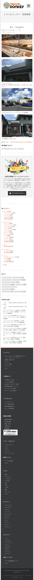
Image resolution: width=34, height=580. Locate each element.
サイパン (7, 451)
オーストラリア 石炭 (7, 291)
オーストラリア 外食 (18, 277)
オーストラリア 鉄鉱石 (8, 289)
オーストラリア (7, 222)
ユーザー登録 (8, 364)
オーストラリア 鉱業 (19, 291)
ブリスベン (7, 238)
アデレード (7, 223)
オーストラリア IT (7, 280)
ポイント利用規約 (9, 408)
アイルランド (8, 507)
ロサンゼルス (7, 217)
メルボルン (7, 240)
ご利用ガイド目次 (9, 380)
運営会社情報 (8, 419)
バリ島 (6, 487)
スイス (6, 520)
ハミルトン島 (7, 237)
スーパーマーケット (7, 148)
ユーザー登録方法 (9, 382)
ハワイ (5, 255)
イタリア (7, 511)
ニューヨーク (7, 214)
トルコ (6, 563)
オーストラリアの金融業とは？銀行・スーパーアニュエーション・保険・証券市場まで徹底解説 (14, 334)
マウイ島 (6, 260)
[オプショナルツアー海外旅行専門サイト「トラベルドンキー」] (13, 5)
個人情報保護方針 (9, 406)
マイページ (8, 366)
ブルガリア (8, 547)
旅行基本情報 (7, 219)
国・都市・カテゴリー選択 (12, 384)
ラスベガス (7, 216)
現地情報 (7, 428)
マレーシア (8, 491)
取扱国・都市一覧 (9, 360)
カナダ (5, 245)
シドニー (6, 231)
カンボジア (8, 476)
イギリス (7, 509)
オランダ (7, 516)
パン (15, 148)
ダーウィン (7, 232)
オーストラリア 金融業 (8, 284)
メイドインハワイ (7, 277)
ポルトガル (8, 553)
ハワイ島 (6, 258)
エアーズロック (8, 226)
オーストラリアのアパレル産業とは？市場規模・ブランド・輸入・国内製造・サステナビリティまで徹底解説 (14, 312)
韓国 (6, 474)
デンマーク (8, 527)
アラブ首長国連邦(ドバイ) (11, 561)
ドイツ (6, 538)
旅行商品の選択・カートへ (12, 386)
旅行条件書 (8, 421)
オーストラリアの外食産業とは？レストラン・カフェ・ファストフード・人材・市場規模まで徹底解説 (14, 317)
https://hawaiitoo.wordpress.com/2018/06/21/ (21, 142)
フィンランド (8, 542)
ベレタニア (21, 148)
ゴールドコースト (8, 229)
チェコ (6, 524)
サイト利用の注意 (9, 404)
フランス (7, 544)
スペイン (7, 522)
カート (6, 368)
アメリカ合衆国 (7, 211)
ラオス (6, 494)
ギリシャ (7, 518)
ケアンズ (6, 228)
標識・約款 (8, 424)
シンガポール (6, 249)
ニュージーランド (9, 453)
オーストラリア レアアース (9, 287)
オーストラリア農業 (21, 284)
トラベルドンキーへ (18, 193)
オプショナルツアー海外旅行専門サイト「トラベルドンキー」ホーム (15, 356)
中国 (6, 485)
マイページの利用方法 (10, 390)
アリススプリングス (9, 225)
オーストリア (8, 514)
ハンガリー (8, 540)
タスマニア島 (7, 234)
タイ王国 (7, 481)
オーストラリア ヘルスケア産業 (10, 282)
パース (5, 235)
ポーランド (8, 551)
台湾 (6, 483)
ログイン (7, 362)
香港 (6, 489)
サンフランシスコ (8, 212)
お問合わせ (8, 426)
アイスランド (8, 505)
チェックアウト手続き (10, 388)
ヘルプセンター (9, 402)
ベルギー (7, 549)
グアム (6, 449)
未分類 (5, 265)
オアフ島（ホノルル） (10, 32)
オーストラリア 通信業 (19, 280)
